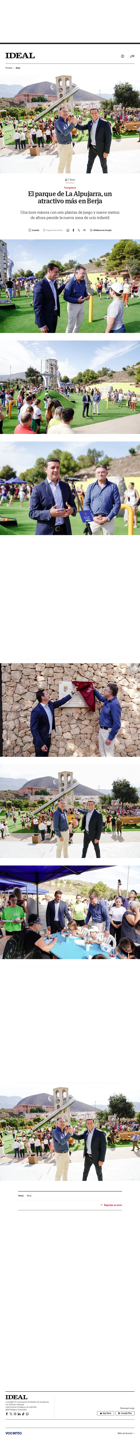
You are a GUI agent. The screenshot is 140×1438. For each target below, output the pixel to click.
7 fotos (71, 180)
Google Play (126, 1413)
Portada (8, 68)
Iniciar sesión (123, 56)
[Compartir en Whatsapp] (68, 230)
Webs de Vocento (125, 1433)
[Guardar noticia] (34, 230)
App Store (107, 1413)
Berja (18, 68)
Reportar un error (113, 1205)
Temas (21, 1195)
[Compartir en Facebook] (73, 230)
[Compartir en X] (79, 230)
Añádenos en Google (102, 230)
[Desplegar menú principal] (132, 56)
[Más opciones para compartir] (84, 230)
